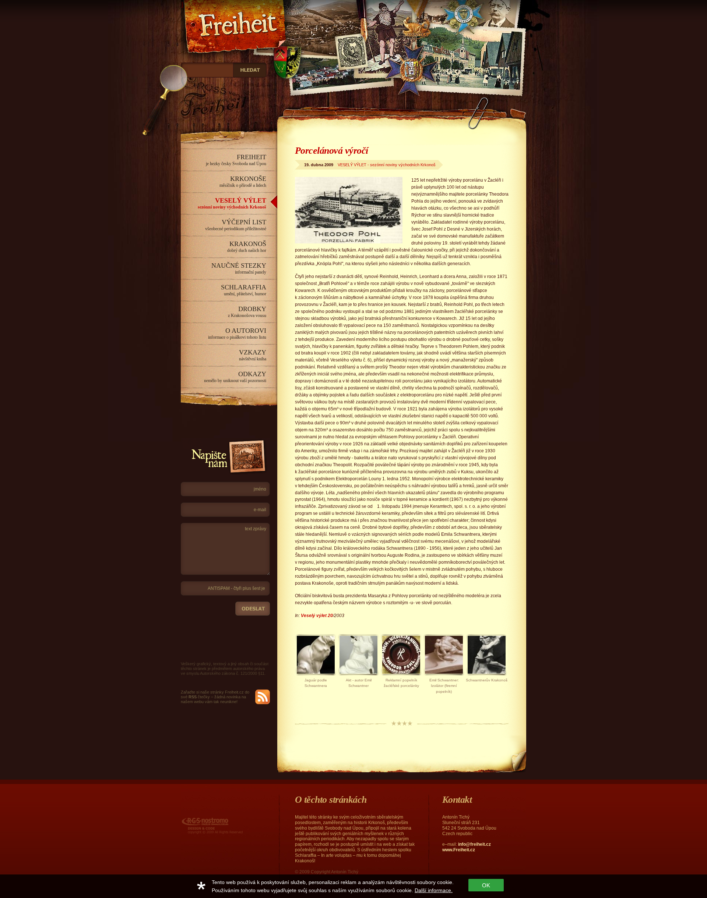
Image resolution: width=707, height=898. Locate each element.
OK (486, 885)
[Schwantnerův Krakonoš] (486, 675)
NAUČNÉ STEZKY (238, 268)
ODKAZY (235, 376)
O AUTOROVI (237, 333)
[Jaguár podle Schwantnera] (316, 675)
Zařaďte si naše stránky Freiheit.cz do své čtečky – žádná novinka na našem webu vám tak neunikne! (215, 697)
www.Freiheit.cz (458, 850)
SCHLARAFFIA (243, 290)
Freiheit (196, 5)
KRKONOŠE (242, 181)
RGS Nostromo (196, 818)
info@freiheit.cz (474, 844)
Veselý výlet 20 (317, 615)
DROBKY (247, 311)
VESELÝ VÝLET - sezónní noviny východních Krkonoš (387, 165)
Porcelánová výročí (331, 150)
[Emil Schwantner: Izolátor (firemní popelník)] (444, 675)
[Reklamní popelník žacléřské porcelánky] (401, 675)
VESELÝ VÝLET (232, 203)
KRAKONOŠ (246, 246)
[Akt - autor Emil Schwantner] (358, 675)
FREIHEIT (236, 159)
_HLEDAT (250, 70)
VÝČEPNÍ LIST (235, 224)
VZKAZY (252, 355)
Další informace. (434, 890)
